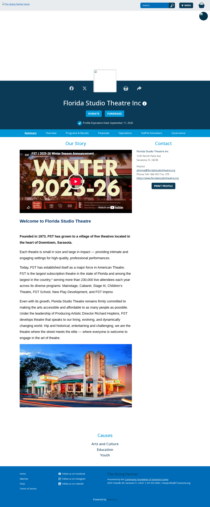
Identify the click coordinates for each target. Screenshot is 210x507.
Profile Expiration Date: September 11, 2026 (108, 123)
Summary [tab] (30, 133)
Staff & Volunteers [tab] (151, 133)
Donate (93, 113)
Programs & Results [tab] (77, 133)
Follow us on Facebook (73, 473)
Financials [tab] (103, 133)
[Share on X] (84, 88)
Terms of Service (28, 488)
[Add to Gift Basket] (126, 88)
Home (23, 473)
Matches (24, 478)
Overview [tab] (51, 133)
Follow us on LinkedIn (73, 483)
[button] (203, 16)
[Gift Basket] (201, 5)
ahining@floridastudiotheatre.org (156, 170)
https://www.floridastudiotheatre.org (158, 178)
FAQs (22, 483)
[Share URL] (139, 88)
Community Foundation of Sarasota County (146, 479)
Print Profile (163, 186)
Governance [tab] (178, 133)
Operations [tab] (125, 133)
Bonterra (112, 499)
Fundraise (114, 113)
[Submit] (172, 5)
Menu (187, 5)
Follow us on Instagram (73, 478)
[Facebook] (71, 88)
